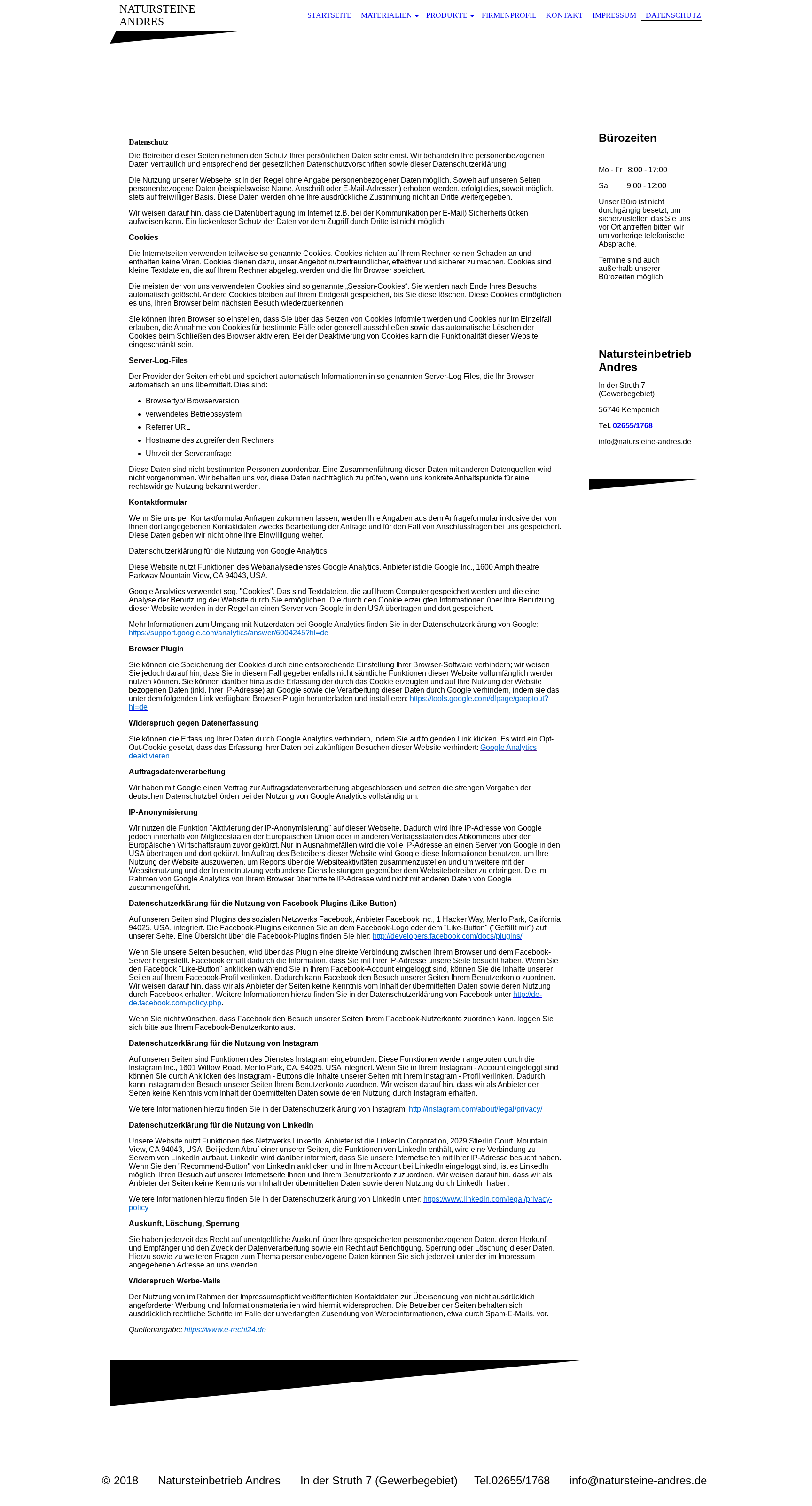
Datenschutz (673, 15)
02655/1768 (633, 426)
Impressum (614, 15)
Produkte (447, 15)
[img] (406, 76)
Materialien (386, 15)
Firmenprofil (509, 15)
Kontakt (564, 15)
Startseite (329, 15)
